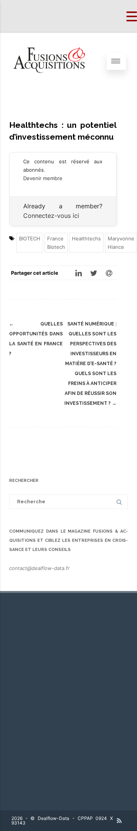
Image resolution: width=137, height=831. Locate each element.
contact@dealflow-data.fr (39, 568)
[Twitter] (93, 272)
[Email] (108, 272)
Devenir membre (42, 178)
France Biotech (56, 242)
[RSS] (119, 821)
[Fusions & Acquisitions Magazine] (53, 88)
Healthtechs (86, 238)
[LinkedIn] (78, 272)
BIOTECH (29, 238)
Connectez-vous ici (51, 215)
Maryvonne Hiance (121, 242)
